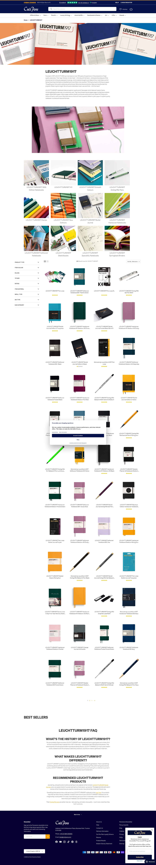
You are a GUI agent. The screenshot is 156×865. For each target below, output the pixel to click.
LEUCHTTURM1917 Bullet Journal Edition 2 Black (80, 363)
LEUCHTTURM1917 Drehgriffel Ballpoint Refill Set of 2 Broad (104, 684)
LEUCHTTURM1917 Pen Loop (55, 291)
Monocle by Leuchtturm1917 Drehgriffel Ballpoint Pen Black (79, 577)
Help (117, 2)
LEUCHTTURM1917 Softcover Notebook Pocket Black (55, 399)
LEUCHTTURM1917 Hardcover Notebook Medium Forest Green (55, 505)
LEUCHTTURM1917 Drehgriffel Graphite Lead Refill (104, 612)
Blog (120, 828)
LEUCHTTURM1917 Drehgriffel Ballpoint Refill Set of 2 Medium (104, 399)
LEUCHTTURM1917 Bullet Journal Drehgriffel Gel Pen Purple (104, 506)
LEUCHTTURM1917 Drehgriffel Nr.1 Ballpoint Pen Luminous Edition (55, 470)
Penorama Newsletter (125, 822)
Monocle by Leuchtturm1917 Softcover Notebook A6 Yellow (79, 470)
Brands (122, 15)
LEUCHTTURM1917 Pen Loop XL (104, 291)
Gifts (113, 15)
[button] (131, 9)
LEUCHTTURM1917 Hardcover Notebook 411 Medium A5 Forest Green (79, 327)
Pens (45, 15)
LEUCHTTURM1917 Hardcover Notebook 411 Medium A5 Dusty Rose (129, 327)
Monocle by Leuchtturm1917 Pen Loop (104, 363)
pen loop (98, 792)
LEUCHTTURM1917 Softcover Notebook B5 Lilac (104, 541)
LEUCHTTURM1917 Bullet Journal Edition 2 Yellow (129, 399)
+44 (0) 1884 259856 (66, 834)
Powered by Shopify (36, 857)
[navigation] (29, 284)
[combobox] (82, 9)
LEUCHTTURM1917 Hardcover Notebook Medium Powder (55, 648)
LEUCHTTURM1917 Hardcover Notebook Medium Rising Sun (129, 541)
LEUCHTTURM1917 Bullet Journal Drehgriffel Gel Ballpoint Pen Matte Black (104, 577)
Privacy (121, 834)
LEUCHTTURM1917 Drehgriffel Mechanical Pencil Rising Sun (129, 434)
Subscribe (140, 857)
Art (106, 15)
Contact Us (99, 828)
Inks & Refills (78, 15)
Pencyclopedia (123, 825)
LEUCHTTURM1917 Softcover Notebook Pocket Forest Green (104, 648)
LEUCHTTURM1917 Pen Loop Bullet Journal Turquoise (129, 577)
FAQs (121, 837)
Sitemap (121, 843)
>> (94, 700)
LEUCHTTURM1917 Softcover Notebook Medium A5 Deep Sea (129, 363)
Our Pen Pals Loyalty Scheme (105, 834)
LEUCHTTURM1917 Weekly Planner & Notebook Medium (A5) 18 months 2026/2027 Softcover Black (129, 470)
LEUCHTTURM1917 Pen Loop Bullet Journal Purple (55, 541)
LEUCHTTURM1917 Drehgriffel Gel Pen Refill (129, 292)
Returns (98, 837)
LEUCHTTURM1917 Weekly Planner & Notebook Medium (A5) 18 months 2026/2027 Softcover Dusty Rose (79, 684)
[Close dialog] (151, 830)
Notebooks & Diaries (93, 15)
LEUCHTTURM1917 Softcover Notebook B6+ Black (55, 363)
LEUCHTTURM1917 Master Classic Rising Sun (54, 577)
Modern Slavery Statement (104, 843)
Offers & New (34, 15)
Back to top (77, 814)
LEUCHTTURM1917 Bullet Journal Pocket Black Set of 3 (104, 327)
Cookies (121, 831)
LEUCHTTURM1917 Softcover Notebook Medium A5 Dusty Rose (79, 541)
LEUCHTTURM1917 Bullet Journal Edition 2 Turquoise (55, 327)
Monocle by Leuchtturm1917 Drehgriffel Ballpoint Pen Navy (128, 684)
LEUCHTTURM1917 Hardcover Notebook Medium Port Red (79, 399)
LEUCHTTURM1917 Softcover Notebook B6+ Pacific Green (79, 292)
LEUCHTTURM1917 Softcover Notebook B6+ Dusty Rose (79, 505)
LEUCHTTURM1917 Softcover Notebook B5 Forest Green (55, 684)
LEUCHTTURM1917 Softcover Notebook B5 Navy (129, 648)
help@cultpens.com (65, 837)
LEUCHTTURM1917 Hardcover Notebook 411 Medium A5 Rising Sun (79, 613)
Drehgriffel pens (54, 802)
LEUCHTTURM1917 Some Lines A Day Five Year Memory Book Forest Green (55, 613)
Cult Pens (29, 857)
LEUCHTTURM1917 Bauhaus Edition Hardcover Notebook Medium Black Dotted (129, 506)
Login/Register (126, 2)
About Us (99, 822)
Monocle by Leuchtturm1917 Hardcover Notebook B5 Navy (128, 612)
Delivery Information (102, 831)
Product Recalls (101, 840)
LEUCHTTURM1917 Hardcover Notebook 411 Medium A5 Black (104, 470)
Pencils (53, 15)
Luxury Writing (65, 15)
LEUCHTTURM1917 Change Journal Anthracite (79, 648)
